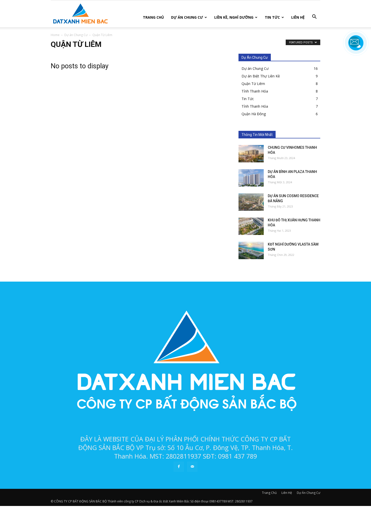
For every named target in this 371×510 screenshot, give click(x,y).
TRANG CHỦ (153, 17)
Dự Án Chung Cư (308, 493)
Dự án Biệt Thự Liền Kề (261, 76)
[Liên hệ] (356, 47)
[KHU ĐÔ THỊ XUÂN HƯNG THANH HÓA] (251, 226)
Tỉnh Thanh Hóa (255, 91)
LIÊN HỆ (298, 17)
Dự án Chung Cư (255, 68)
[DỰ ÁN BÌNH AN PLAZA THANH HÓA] (251, 178)
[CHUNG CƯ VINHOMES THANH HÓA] (251, 153)
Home (55, 35)
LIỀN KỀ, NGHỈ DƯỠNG (233, 17)
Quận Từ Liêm (253, 83)
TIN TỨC (272, 17)
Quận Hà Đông (254, 113)
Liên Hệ (286, 493)
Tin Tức (248, 98)
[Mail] (192, 467)
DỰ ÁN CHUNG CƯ (187, 17)
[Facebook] (179, 467)
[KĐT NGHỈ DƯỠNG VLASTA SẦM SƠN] (251, 250)
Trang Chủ (269, 493)
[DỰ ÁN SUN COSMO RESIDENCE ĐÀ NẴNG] (251, 202)
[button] (314, 17)
